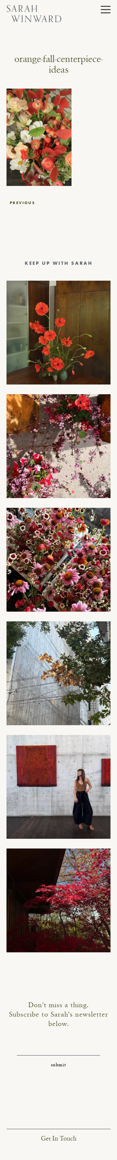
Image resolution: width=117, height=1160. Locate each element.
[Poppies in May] (58, 333)
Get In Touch (58, 1139)
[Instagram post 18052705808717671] (58, 673)
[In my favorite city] (58, 787)
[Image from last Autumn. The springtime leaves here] (58, 900)
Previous (22, 202)
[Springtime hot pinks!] (58, 446)
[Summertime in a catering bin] (58, 560)
